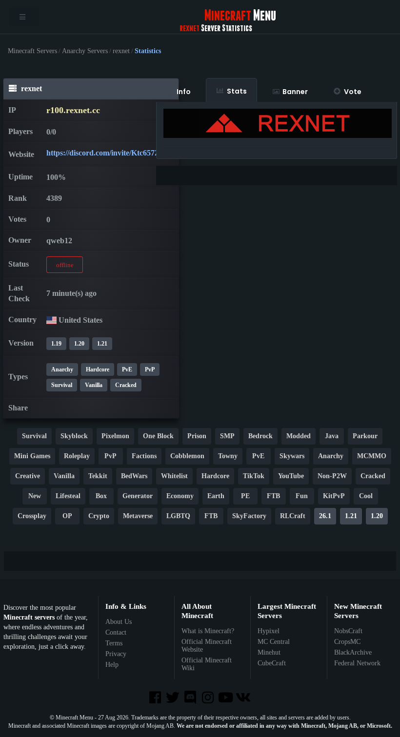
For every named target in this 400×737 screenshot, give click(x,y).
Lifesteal (68, 496)
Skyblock (74, 436)
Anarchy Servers (85, 51)
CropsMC (347, 641)
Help (112, 664)
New (34, 496)
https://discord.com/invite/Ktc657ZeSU (110, 153)
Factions (144, 456)
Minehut (269, 652)
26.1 (325, 516)
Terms (113, 643)
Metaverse (138, 516)
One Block (158, 436)
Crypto (98, 516)
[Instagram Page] (209, 698)
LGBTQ (178, 516)
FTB (273, 496)
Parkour (365, 436)
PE (245, 496)
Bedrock (260, 436)
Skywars (292, 456)
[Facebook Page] (155, 698)
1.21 (102, 343)
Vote (352, 92)
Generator (137, 496)
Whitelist (174, 476)
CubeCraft (272, 663)
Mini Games (32, 456)
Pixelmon (115, 436)
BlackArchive (353, 652)
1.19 (56, 343)
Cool (366, 496)
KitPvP (334, 496)
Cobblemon (187, 456)
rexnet (121, 51)
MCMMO (371, 456)
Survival (61, 385)
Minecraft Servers (32, 51)
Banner (295, 92)
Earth (215, 496)
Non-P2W (332, 476)
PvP (110, 456)
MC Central (274, 641)
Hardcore (97, 369)
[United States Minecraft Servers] (51, 320)
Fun (302, 496)
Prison (196, 436)
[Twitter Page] (173, 698)
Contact (115, 632)
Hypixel (269, 631)
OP (67, 516)
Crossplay (32, 516)
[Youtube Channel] (226, 698)
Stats (237, 91)
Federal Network (357, 663)
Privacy (115, 654)
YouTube (291, 476)
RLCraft (292, 516)
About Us (118, 621)
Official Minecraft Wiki (206, 664)
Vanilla (93, 385)
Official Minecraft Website (206, 645)
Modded (298, 436)
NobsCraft (348, 631)
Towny (228, 456)
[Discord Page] (191, 698)
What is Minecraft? (207, 631)
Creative (27, 476)
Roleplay (77, 456)
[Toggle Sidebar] (24, 16)
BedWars (134, 476)
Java (332, 436)
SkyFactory (249, 516)
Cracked (126, 385)
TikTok (253, 476)
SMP (227, 436)
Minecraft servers (29, 617)
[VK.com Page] (244, 698)
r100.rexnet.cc (73, 110)
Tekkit (97, 476)
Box (101, 496)
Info (184, 92)
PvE (127, 369)
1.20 (79, 343)
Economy (180, 496)
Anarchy (62, 369)
